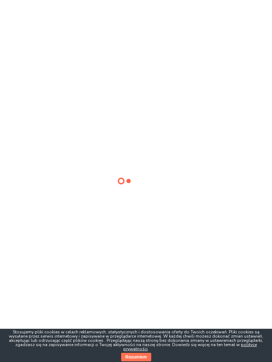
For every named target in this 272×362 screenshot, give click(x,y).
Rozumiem (136, 357)
